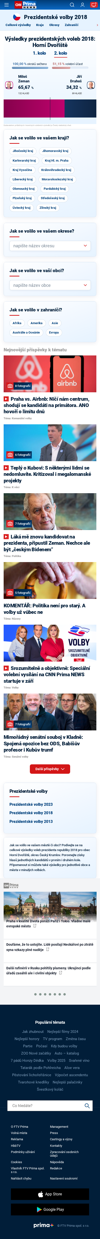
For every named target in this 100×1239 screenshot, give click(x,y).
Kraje (40, 25)
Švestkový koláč (50, 1089)
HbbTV (15, 1145)
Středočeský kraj (53, 198)
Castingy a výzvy (61, 1139)
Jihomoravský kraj (55, 151)
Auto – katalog (67, 1053)
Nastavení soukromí (63, 1178)
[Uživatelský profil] (82, 5)
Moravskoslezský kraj (57, 179)
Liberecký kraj (23, 179)
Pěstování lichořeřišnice (31, 1075)
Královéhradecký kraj (56, 170)
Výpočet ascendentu (71, 1075)
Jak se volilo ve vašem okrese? (41, 231)
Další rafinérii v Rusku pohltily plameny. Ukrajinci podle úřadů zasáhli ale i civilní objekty (48, 970)
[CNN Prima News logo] (25, 5)
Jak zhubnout (33, 1031)
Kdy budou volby (64, 1046)
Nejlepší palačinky (67, 1082)
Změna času (76, 1039)
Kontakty (56, 1145)
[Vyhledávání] (72, 5)
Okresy (54, 25)
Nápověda (57, 1162)
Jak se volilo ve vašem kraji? (39, 138)
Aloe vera (72, 1068)
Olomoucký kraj (23, 188)
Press (54, 1133)
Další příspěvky (47, 769)
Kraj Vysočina (22, 170)
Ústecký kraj (21, 208)
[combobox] (48, 245)
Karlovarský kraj (24, 160)
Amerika (36, 323)
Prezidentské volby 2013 (31, 821)
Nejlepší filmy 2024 (62, 1031)
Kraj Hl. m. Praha (56, 160)
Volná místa (19, 1133)
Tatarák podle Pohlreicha (40, 1068)
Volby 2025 (56, 1060)
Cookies (16, 1162)
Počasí (41, 1046)
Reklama (17, 1139)
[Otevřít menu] (6, 5)
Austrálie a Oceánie (26, 332)
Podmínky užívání (23, 1152)
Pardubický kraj (55, 188)
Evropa (54, 332)
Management (59, 1126)
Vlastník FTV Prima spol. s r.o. (27, 1170)
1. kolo (39, 53)
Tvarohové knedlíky (33, 1082)
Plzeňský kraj (22, 198)
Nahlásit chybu (21, 1178)
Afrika (17, 323)
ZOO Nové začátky (36, 1053)
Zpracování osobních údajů (64, 1153)
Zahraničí (71, 25)
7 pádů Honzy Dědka (27, 1060)
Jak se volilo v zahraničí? (35, 310)
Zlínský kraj (48, 208)
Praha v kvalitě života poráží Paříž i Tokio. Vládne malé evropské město (48, 923)
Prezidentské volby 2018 (31, 813)
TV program (52, 1039)
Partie (28, 1046)
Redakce (56, 1168)
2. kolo (60, 53)
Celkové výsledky (18, 25)
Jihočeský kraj (23, 151)
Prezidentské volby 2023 (31, 804)
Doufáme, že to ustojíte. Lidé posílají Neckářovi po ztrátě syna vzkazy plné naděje (49, 947)
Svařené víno (79, 1060)
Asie (55, 323)
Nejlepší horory (27, 1039)
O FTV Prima (19, 1126)
